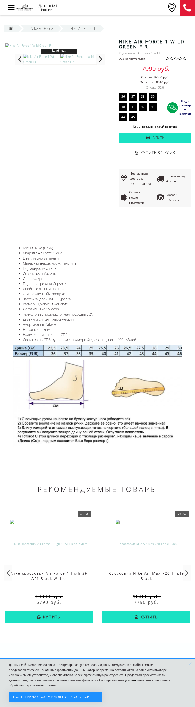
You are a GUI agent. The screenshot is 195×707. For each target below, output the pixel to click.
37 (133, 96)
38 (143, 96)
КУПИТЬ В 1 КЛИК (157, 152)
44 (123, 117)
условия (131, 680)
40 (123, 107)
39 (153, 96)
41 (133, 107)
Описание (14, 228)
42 (143, 107)
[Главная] (11, 28)
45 (133, 117)
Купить (157, 137)
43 (153, 107)
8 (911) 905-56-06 (187, 8)
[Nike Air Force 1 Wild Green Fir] (60, 45)
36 (123, 96)
